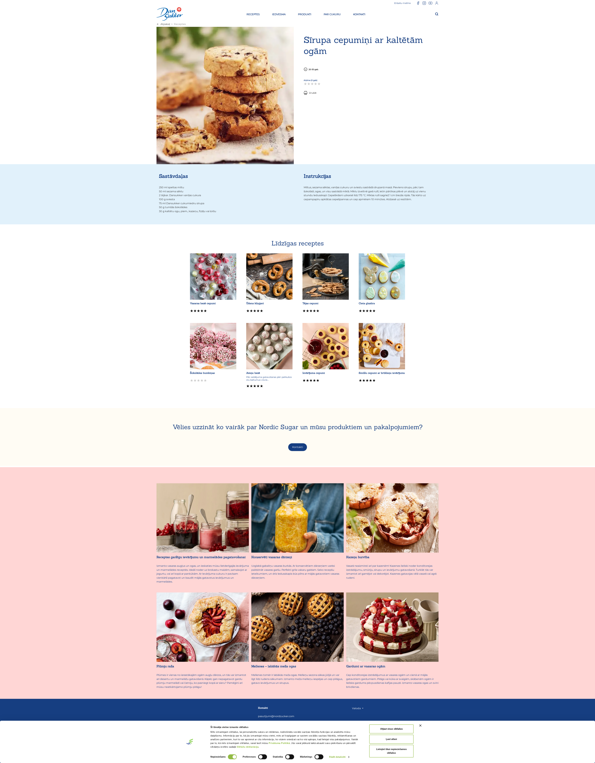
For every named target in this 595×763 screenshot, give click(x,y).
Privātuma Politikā (279, 743)
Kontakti (297, 447)
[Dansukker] (169, 13)
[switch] (262, 756)
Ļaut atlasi (391, 739)
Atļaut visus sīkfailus (391, 728)
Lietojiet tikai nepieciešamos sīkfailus (391, 751)
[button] (253, 13)
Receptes (180, 24)
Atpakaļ (165, 24)
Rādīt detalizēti (337, 757)
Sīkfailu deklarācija (247, 746)
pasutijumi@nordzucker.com (276, 716)
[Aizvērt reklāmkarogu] (420, 725)
